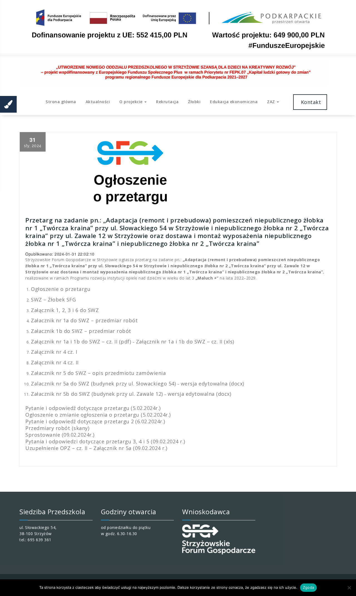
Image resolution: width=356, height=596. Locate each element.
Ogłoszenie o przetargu (60, 289)
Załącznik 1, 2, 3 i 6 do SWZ (65, 310)
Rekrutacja (167, 101)
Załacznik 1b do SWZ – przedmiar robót (81, 331)
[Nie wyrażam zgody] (349, 587)
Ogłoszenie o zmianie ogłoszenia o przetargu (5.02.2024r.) (98, 414)
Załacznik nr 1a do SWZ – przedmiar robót (84, 320)
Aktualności (98, 101)
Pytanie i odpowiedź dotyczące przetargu (77, 408)
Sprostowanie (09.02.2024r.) (60, 434)
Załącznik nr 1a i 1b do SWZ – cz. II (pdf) (81, 341)
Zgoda (308, 587)
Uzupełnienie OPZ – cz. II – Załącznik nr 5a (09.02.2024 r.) (96, 448)
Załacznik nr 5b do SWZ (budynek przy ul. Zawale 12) (97, 393)
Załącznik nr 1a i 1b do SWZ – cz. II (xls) (185, 341)
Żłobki (194, 101)
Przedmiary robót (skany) (57, 428)
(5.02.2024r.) (146, 408)
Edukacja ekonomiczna (234, 101)
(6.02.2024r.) (150, 421)
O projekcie (131, 101)
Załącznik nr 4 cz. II (55, 362)
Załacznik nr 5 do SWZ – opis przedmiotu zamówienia (98, 373)
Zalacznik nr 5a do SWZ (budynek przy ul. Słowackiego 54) (103, 383)
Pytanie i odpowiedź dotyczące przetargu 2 (79, 421)
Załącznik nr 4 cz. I (54, 351)
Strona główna (61, 101)
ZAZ (271, 101)
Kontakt (310, 102)
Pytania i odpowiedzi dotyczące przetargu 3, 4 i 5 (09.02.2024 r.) (105, 441)
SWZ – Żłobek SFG (53, 299)
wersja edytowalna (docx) (212, 383)
